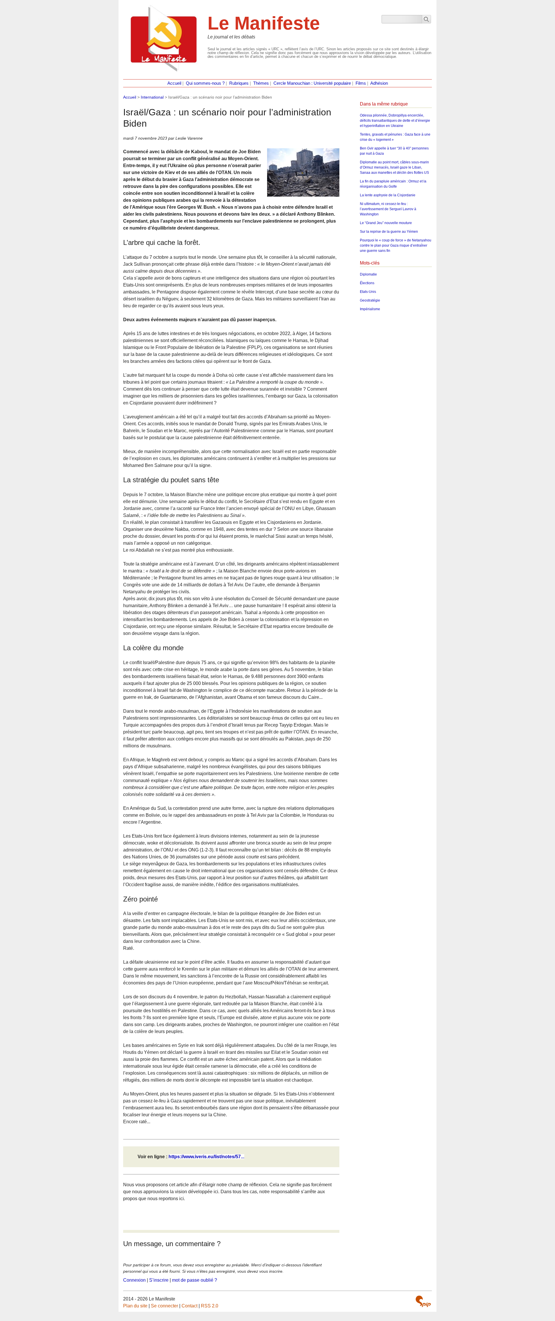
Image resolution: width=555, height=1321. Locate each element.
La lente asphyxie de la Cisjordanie (387, 195)
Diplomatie (368, 274)
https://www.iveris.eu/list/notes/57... (206, 1156)
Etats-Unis (368, 292)
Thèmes (261, 83)
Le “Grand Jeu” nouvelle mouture (386, 223)
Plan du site (135, 1305)
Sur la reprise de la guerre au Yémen (389, 232)
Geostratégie (370, 300)
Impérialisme (370, 309)
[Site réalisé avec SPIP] (423, 1301)
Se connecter (164, 1305)
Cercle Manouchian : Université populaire (312, 83)
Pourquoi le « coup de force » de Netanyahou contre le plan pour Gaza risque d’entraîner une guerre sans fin (395, 245)
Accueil (174, 83)
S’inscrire (159, 1280)
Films (361, 83)
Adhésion (379, 83)
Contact (189, 1305)
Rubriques (239, 83)
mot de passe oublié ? (194, 1280)
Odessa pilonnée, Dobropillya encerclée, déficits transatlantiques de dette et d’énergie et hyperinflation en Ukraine (395, 120)
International (152, 97)
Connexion (134, 1280)
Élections (367, 283)
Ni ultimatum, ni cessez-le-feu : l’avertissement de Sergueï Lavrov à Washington (388, 209)
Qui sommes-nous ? (205, 83)
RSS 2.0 (209, 1305)
